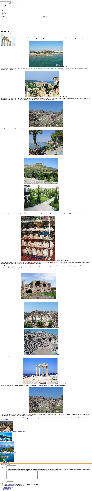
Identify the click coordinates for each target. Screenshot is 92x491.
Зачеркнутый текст (31, 469)
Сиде (11, 33)
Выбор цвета (9, 470)
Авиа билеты (2, 0)
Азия (3, 21)
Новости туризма (6, 26)
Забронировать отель (7, 488)
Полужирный (9, 469)
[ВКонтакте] (1, 419)
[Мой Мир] (6, 419)
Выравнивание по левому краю (41, 469)
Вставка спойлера (54, 470)
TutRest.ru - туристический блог (10, 484)
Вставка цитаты (21, 470)
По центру (50, 469)
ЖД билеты (13, 0)
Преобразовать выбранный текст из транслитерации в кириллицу (38, 470)
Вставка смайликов (69, 469)
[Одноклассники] (4, 419)
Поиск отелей (7, 0)
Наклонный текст (15, 469)
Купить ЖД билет (6, 489)
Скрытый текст (15, 470)
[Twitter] (2, 419)
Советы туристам (6, 27)
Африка (4, 24)
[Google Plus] (7, 419)
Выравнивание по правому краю (58, 469)
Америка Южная (6, 23)
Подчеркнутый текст (23, 469)
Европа (4, 25)
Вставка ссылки (76, 469)
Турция (8, 33)
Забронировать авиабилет (8, 487)
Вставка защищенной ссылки (85, 469)
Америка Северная (6, 22)
